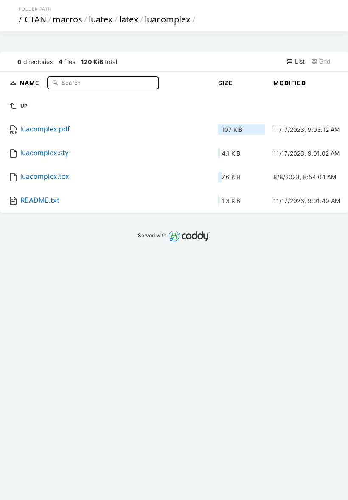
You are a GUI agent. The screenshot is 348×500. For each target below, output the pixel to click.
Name (30, 82)
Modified (289, 82)
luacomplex (168, 19)
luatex (101, 19)
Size (225, 82)
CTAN (35, 19)
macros (67, 19)
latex (128, 19)
